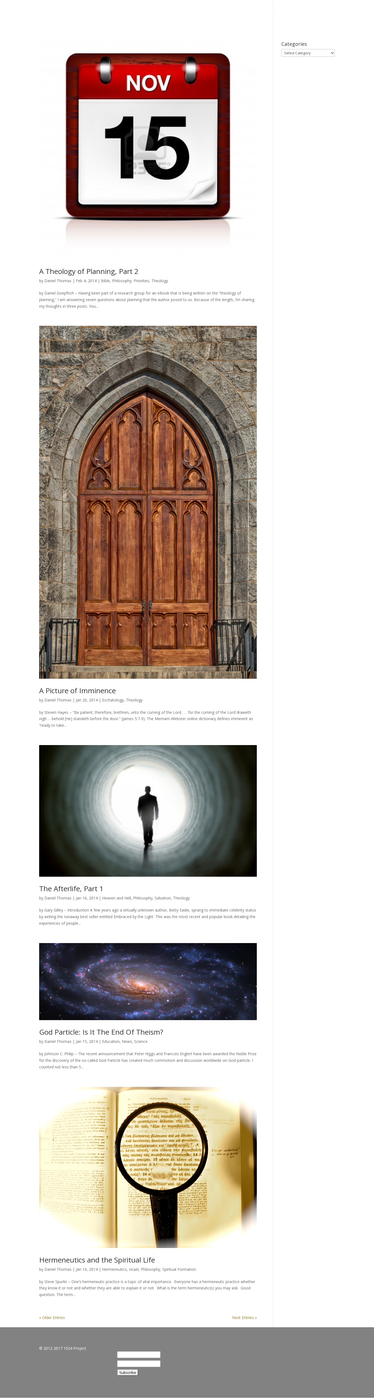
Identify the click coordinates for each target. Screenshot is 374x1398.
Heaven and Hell (116, 898)
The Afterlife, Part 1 (71, 888)
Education (111, 1041)
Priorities (141, 280)
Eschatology (113, 700)
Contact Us (339, 13)
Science (141, 1041)
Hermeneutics (114, 1269)
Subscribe (305, 13)
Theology (159, 280)
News (127, 1041)
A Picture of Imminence (77, 690)
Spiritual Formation (179, 1269)
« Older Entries (52, 1317)
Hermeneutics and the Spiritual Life (97, 1260)
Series (277, 13)
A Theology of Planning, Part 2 (89, 271)
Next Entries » (244, 1317)
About (253, 13)
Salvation (163, 898)
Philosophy (121, 280)
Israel (134, 1269)
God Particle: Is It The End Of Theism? (101, 1032)
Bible (105, 280)
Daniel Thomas (57, 280)
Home (230, 13)
